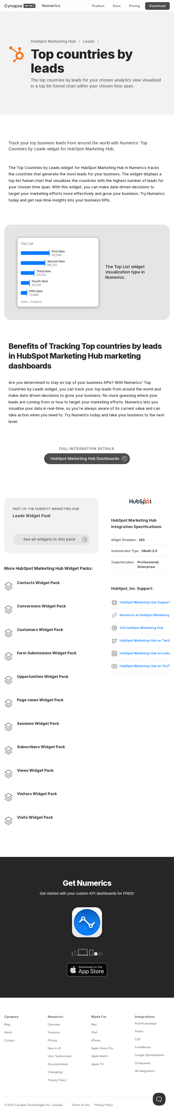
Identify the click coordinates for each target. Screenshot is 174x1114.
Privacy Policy (103, 1105)
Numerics (51, 5)
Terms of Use (81, 1105)
